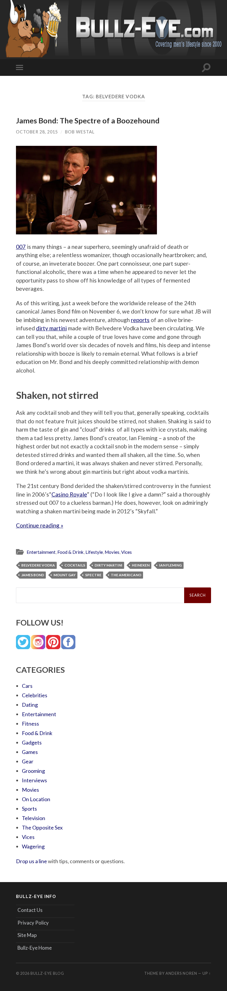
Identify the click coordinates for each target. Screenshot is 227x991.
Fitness (30, 723)
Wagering (33, 846)
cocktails (74, 565)
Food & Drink (70, 552)
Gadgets (32, 742)
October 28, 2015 (37, 131)
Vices (126, 552)
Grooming (33, 771)
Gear (27, 761)
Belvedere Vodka (38, 565)
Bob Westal (80, 131)
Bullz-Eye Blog (47, 973)
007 (21, 246)
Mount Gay (64, 575)
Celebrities (34, 695)
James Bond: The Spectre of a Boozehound (88, 120)
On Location (36, 799)
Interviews (34, 780)
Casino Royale (69, 494)
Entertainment (41, 552)
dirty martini (51, 328)
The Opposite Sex (42, 827)
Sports (29, 808)
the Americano (126, 575)
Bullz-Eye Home (34, 948)
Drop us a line (31, 861)
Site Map (27, 935)
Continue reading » (39, 525)
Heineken (141, 565)
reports (140, 319)
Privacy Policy (33, 923)
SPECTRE (93, 575)
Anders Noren (181, 973)
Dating (30, 704)
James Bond (32, 575)
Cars (27, 686)
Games (30, 752)
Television (33, 818)
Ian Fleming (170, 565)
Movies (112, 552)
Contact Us (30, 910)
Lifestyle (94, 552)
